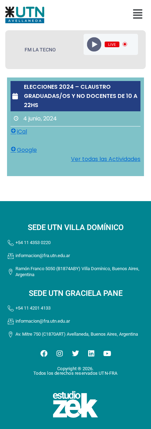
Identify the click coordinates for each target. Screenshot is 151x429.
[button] (137, 14)
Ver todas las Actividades (105, 159)
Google (27, 150)
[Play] (94, 44)
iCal (22, 132)
